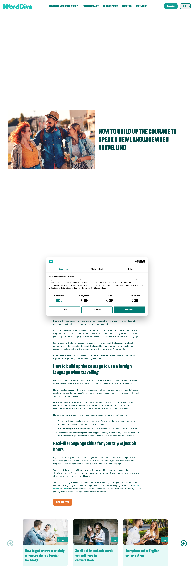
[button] (184, 543)
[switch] (84, 300)
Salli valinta (97, 310)
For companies (110, 6)
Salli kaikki (129, 310)
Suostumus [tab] (63, 269)
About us (127, 6)
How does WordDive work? (63, 6)
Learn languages (90, 6)
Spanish (136, 485)
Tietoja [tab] (130, 269)
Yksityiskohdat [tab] (97, 269)
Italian (65, 488)
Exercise (171, 6)
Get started (63, 502)
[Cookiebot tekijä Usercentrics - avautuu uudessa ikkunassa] (135, 261)
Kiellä (65, 310)
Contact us (141, 6)
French (56, 488)
